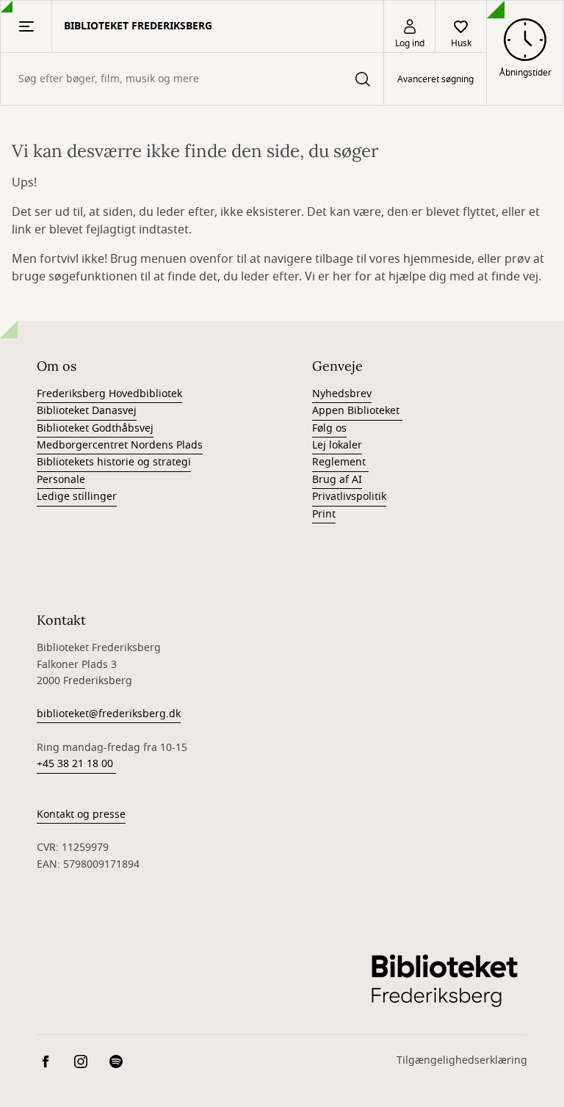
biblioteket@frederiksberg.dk (109, 714)
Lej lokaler (337, 445)
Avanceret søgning (435, 79)
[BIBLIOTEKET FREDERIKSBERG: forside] (444, 980)
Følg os (329, 428)
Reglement (340, 462)
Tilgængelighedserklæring (462, 1060)
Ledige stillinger (77, 496)
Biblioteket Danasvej (87, 410)
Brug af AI (337, 479)
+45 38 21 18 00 (76, 764)
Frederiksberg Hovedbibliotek (109, 394)
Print (324, 514)
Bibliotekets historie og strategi (114, 462)
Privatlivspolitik (349, 496)
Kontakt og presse (81, 814)
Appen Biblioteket (357, 410)
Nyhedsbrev (342, 394)
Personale (61, 479)
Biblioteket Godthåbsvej (95, 428)
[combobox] (192, 79)
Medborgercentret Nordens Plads (120, 445)
